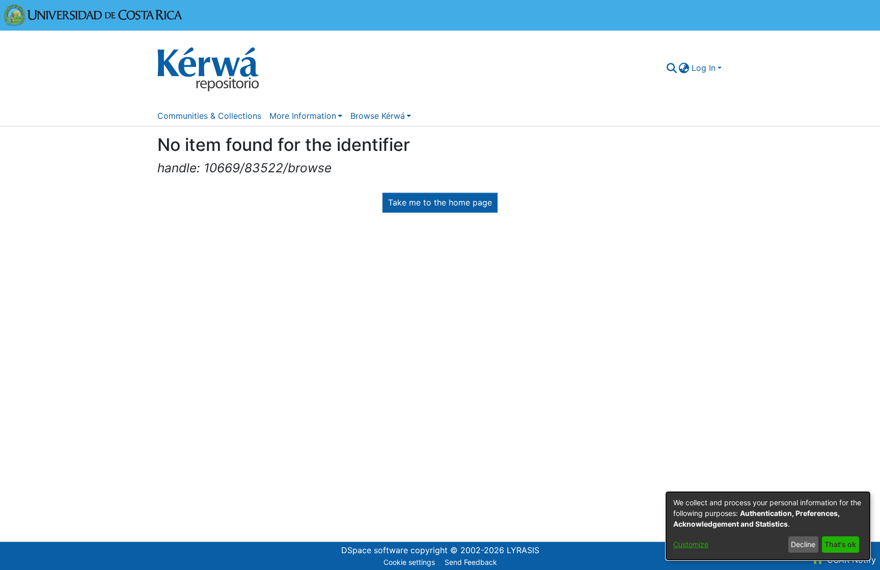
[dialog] (768, 526)
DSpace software (374, 550)
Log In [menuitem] (704, 68)
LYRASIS (523, 550)
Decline (803, 544)
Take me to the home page (440, 202)
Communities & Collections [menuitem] (209, 116)
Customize (690, 544)
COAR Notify (850, 560)
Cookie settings (409, 562)
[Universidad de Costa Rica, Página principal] (93, 14)
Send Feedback (471, 562)
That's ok (840, 544)
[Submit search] (671, 68)
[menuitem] (684, 68)
